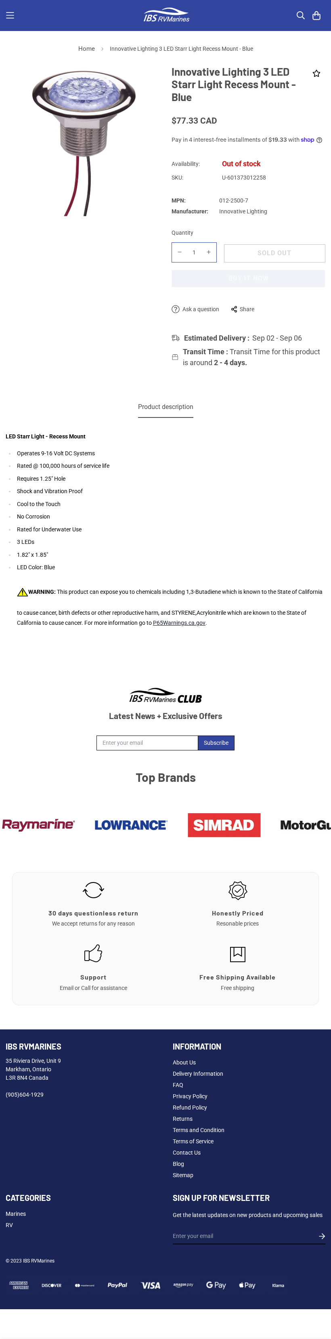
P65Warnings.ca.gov (179, 623)
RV (9, 1225)
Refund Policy (190, 1107)
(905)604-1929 (25, 1094)
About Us (184, 1062)
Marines (16, 1214)
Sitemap (183, 1175)
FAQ (178, 1085)
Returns (183, 1119)
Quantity (182, 232)
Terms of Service (193, 1141)
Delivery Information (198, 1073)
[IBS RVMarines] (165, 15)
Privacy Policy (190, 1096)
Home (86, 48)
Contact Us (187, 1152)
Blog (178, 1164)
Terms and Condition (198, 1130)
